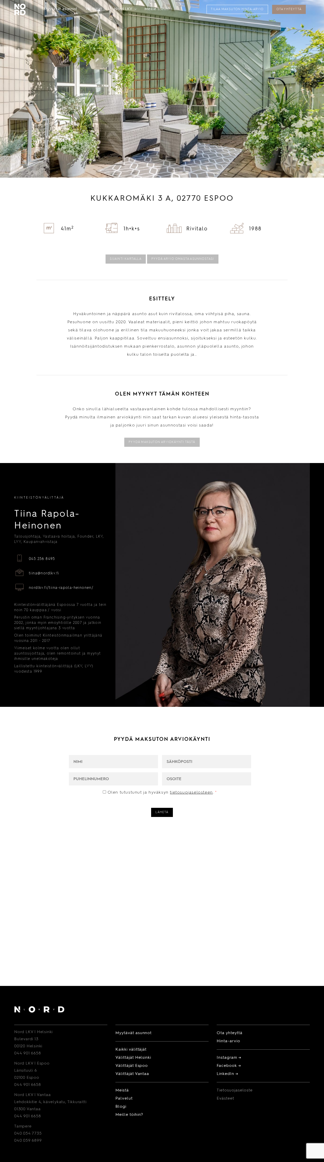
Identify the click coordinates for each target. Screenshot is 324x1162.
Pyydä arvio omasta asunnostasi (182, 259)
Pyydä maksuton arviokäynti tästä (162, 442)
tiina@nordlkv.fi (44, 573)
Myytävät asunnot (60, 9)
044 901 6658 (27, 1053)
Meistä (122, 1090)
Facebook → (229, 1066)
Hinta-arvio (228, 1041)
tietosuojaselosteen (191, 793)
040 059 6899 (28, 1141)
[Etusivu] (39, 1010)
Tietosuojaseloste (235, 1090)
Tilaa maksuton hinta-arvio (237, 9)
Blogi (120, 1107)
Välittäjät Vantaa (132, 1074)
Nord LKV (125, 9)
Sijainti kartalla (125, 259)
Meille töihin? (157, 9)
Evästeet (225, 1099)
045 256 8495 (42, 559)
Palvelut (124, 1099)
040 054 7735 (28, 1134)
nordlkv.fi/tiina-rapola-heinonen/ (61, 588)
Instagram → (229, 1058)
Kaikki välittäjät (131, 1050)
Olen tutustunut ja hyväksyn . (162, 793)
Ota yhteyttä (288, 9)
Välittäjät (95, 9)
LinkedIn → (227, 1074)
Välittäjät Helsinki (133, 1058)
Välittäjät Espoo (131, 1066)
